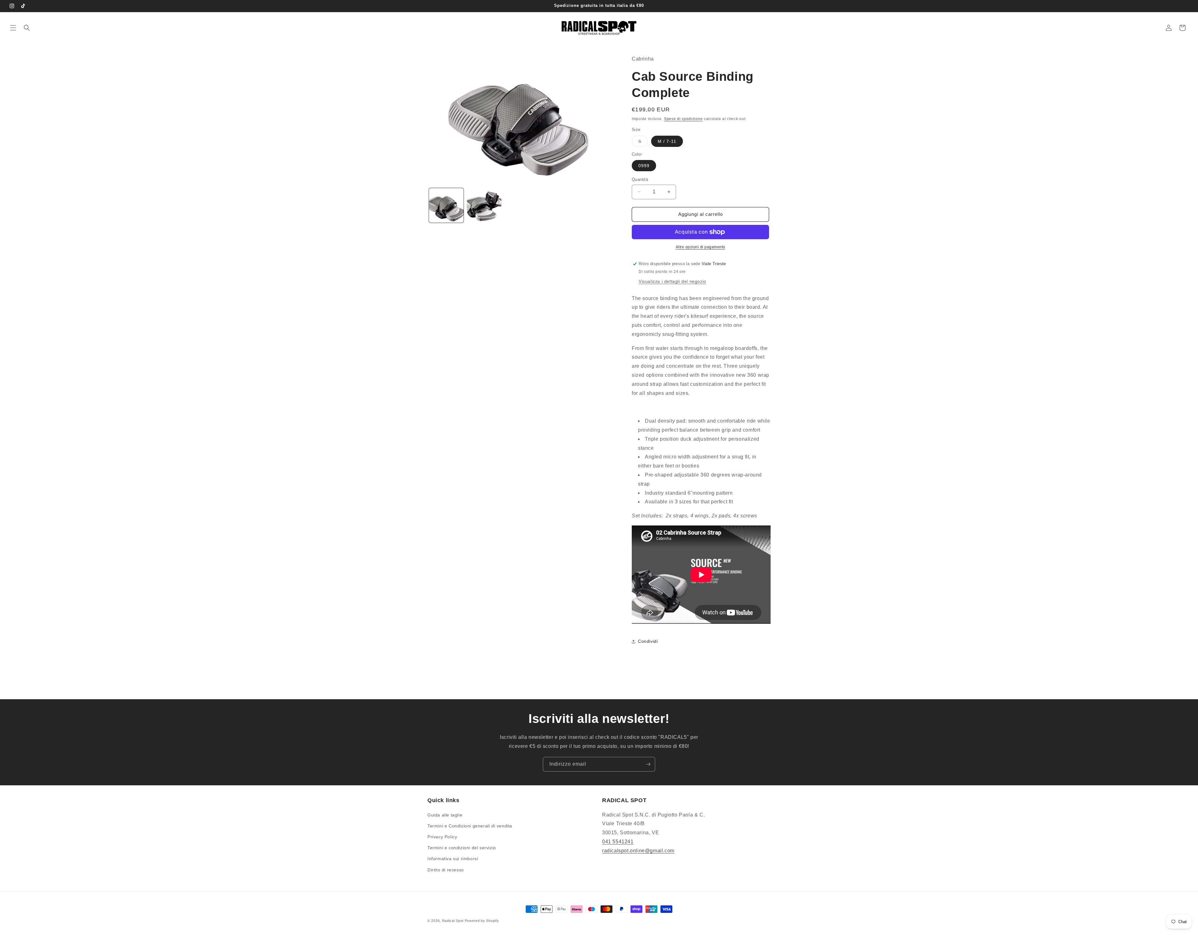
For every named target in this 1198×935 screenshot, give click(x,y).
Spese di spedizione (683, 119)
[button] (13, 28)
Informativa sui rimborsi (452, 858)
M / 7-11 (667, 141)
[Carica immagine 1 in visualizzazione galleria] (446, 205)
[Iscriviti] (648, 764)
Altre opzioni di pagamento (700, 247)
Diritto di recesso (445, 869)
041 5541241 (618, 841)
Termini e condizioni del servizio (461, 847)
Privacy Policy (442, 836)
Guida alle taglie (444, 814)
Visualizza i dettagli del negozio (672, 281)
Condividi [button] (648, 641)
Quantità (640, 179)
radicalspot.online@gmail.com (638, 850)
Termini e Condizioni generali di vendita (469, 825)
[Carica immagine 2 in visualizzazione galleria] (484, 205)
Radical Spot (453, 921)
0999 (644, 165)
